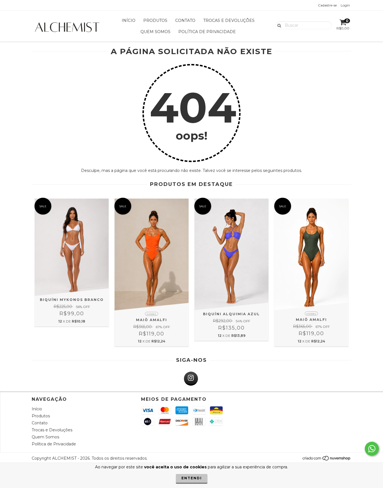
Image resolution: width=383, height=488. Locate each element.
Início (128, 20)
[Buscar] (278, 25)
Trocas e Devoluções (229, 20)
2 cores (151, 314)
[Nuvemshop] (326, 459)
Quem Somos (155, 31)
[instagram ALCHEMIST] (191, 379)
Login (345, 5)
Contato (185, 20)
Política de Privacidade (207, 31)
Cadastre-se (327, 5)
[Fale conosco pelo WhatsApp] (372, 449)
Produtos (155, 20)
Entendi (191, 478)
